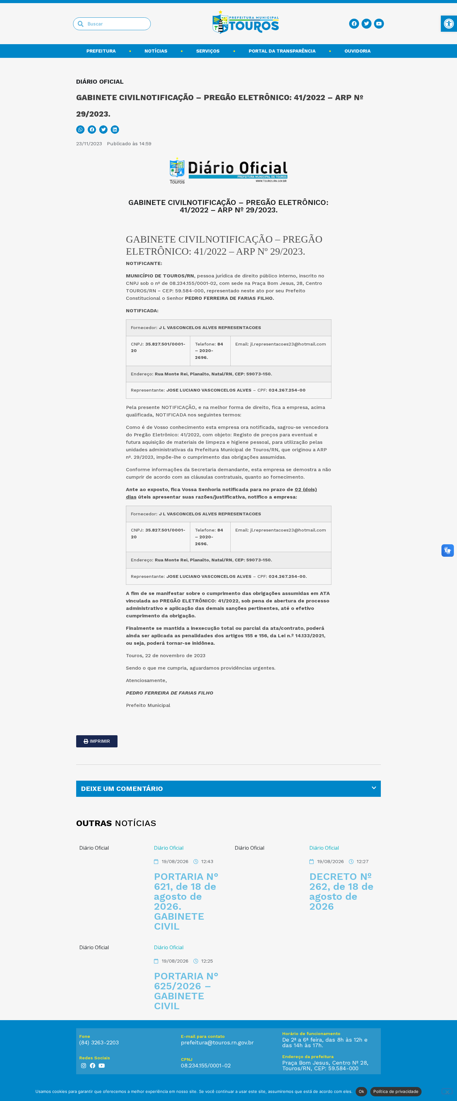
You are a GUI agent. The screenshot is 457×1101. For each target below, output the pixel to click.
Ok (361, 1091)
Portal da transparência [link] (282, 51)
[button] (80, 129)
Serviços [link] (207, 51)
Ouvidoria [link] (357, 51)
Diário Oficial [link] (168, 847)
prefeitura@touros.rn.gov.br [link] (217, 1042)
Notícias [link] (156, 51)
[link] (449, 24)
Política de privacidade (395, 1091)
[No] (447, 1091)
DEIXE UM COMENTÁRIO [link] (122, 788)
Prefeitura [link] (101, 51)
